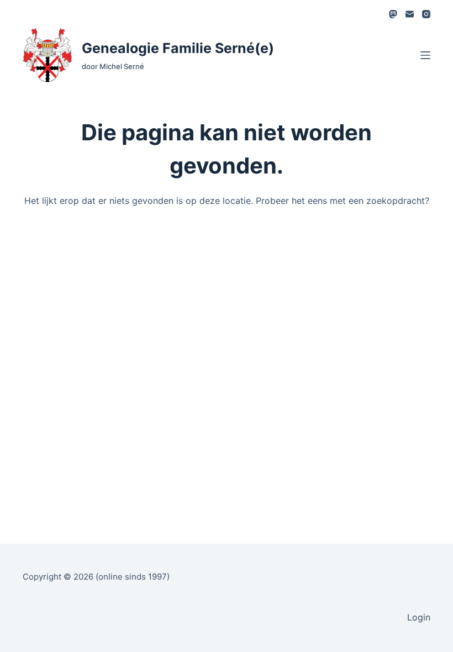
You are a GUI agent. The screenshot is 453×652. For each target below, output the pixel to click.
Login (418, 617)
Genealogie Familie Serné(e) (178, 48)
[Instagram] (426, 14)
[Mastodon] (393, 14)
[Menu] (425, 55)
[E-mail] (409, 14)
